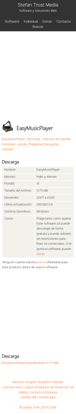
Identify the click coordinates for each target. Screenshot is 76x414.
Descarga (33, 139)
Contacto (63, 21)
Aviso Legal (23, 387)
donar (40, 254)
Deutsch (18, 382)
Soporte (7, 149)
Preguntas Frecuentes (43, 144)
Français (57, 382)
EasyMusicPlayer (13, 139)
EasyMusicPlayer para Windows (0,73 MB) (30, 363)
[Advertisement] (38, 71)
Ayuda (22, 144)
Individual (31, 21)
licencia (41, 262)
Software (12, 21)
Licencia (7, 387)
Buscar (37, 26)
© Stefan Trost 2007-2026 (38, 407)
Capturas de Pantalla (56, 139)
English (31, 382)
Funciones (9, 144)
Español (44, 382)
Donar (47, 21)
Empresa (51, 392)
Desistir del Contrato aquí (38, 397)
